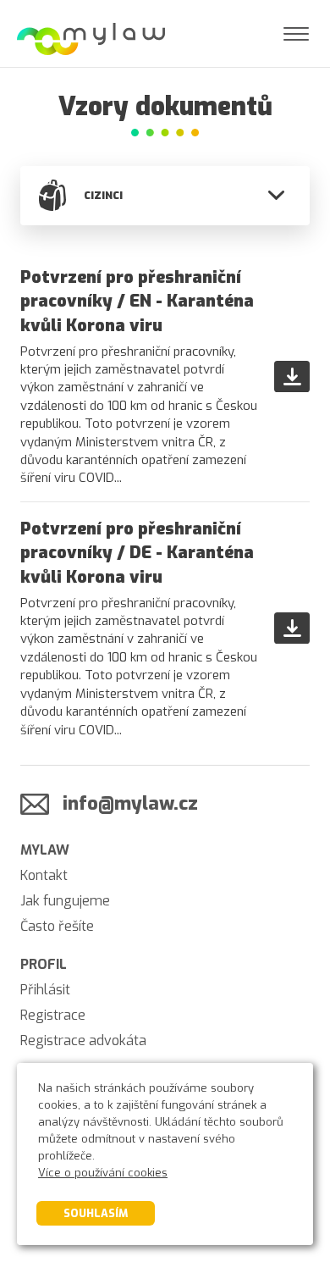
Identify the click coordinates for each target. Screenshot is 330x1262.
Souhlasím (95, 1213)
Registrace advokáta (83, 1040)
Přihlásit (45, 990)
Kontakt (44, 875)
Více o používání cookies (103, 1172)
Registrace (52, 1015)
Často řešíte (57, 926)
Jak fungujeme (65, 901)
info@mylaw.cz (130, 803)
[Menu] (296, 34)
